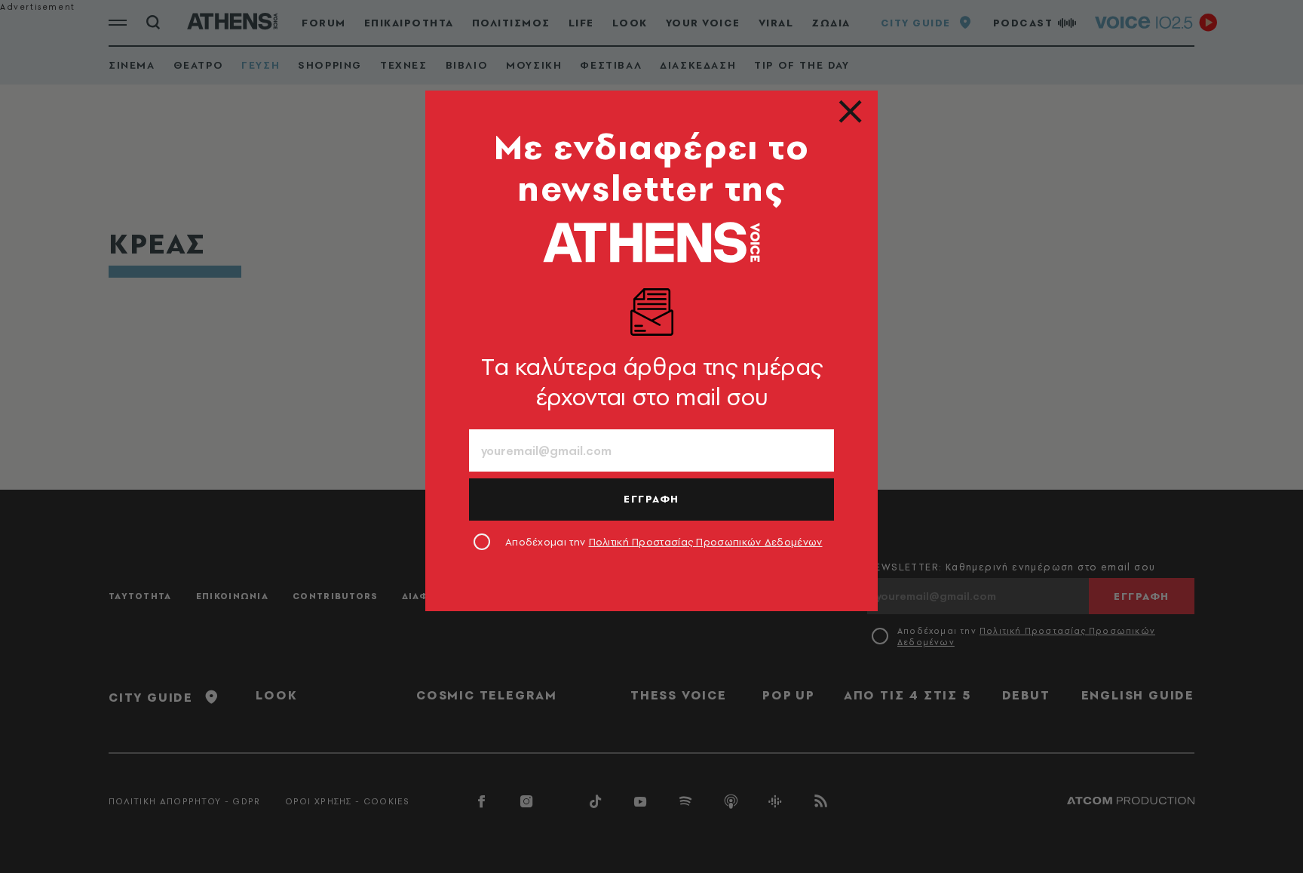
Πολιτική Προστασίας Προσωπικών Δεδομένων (706, 542)
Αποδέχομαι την (664, 542)
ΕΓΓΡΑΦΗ (651, 499)
